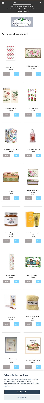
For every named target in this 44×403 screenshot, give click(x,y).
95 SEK (11, 69)
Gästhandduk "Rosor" (11, 67)
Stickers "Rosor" (33, 109)
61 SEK (11, 237)
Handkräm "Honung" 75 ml (33, 234)
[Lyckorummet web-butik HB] (22, 22)
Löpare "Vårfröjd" (11, 275)
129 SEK (33, 70)
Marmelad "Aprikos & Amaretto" (11, 234)
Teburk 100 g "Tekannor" (11, 149)
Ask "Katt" (11, 192)
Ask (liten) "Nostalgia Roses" (33, 191)
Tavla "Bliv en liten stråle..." (11, 360)
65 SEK (33, 320)
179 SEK (11, 363)
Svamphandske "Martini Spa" (33, 317)
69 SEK (11, 151)
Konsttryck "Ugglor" (33, 275)
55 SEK (11, 319)
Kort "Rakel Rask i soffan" (33, 360)
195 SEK (11, 193)
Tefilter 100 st (11, 318)
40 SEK (11, 110)
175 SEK (33, 237)
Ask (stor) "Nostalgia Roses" (33, 67)
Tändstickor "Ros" (11, 109)
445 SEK (11, 277)
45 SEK (33, 110)
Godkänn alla (22, 392)
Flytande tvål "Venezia (33, 149)
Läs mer (6, 74)
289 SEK (33, 277)
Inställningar (22, 397)
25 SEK (33, 362)
